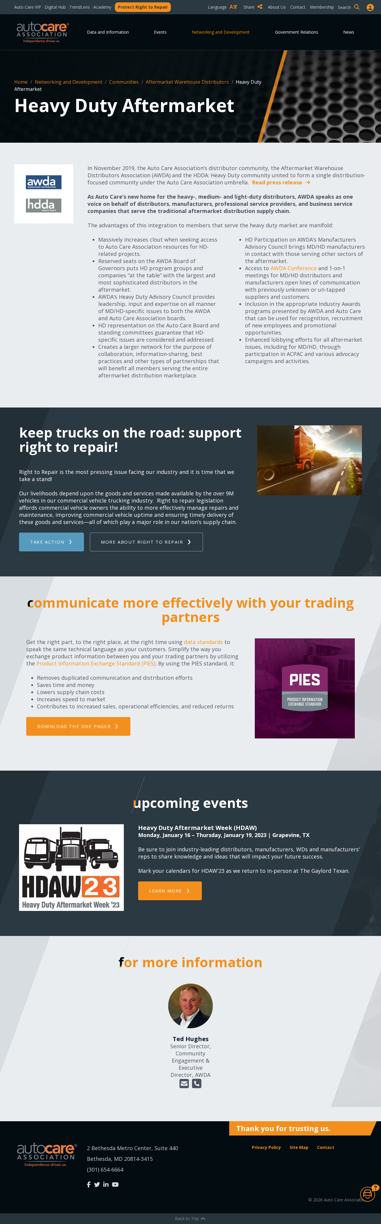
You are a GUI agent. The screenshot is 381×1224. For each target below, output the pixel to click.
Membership (322, 7)
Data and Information (108, 32)
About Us (277, 7)
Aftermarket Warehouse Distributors (188, 82)
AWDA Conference (294, 268)
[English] (224, 17)
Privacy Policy (266, 1147)
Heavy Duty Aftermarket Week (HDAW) (197, 828)
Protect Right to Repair (143, 7)
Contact (297, 7)
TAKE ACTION (47, 542)
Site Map (299, 1147)
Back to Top (187, 1218)
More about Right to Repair (142, 542)
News (348, 32)
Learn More (165, 891)
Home (21, 82)
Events (160, 32)
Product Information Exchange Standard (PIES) (95, 663)
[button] (184, 1083)
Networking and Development (221, 32)
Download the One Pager (74, 726)
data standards (203, 642)
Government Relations (296, 32)
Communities (124, 82)
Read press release (278, 182)
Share (249, 7)
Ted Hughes (191, 1039)
